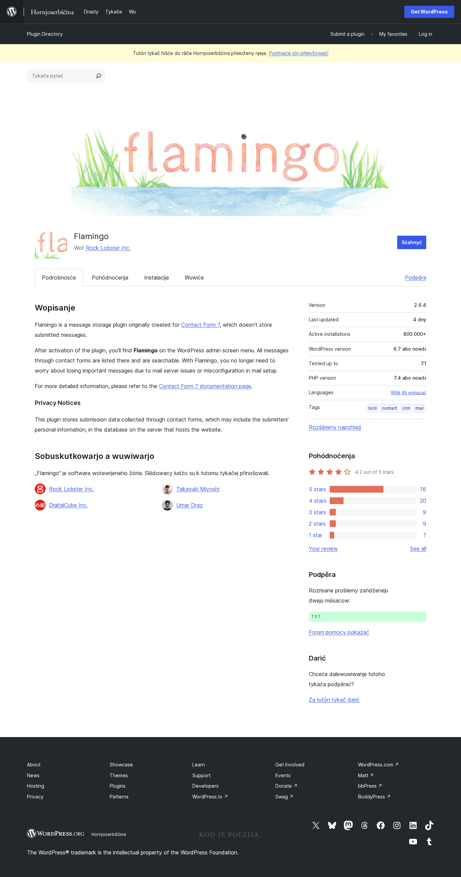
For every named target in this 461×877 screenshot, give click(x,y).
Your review (323, 548)
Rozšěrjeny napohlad (335, 427)
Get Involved (289, 764)
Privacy (35, 796)
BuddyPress (374, 796)
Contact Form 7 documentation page (205, 386)
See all (418, 548)
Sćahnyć (412, 242)
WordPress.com (378, 764)
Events (283, 775)
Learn (198, 764)
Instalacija (156, 277)
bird (373, 408)
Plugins (118, 786)
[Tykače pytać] (98, 76)
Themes (119, 775)
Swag (284, 796)
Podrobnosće (59, 277)
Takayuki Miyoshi (197, 489)
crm (406, 408)
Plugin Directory (45, 34)
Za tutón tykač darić (334, 699)
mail (419, 408)
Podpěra (415, 277)
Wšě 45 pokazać (408, 392)
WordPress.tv (210, 796)
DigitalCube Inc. (68, 505)
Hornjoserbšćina (108, 834)
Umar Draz (189, 505)
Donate (286, 786)
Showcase (121, 764)
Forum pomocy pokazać (339, 632)
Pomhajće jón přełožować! (298, 53)
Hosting (35, 786)
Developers (205, 786)
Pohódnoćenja (110, 277)
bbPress (370, 786)
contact (389, 408)
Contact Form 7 (200, 324)
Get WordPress (429, 11)
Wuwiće (194, 277)
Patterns (119, 796)
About (33, 764)
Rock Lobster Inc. (108, 247)
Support (201, 775)
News (33, 775)
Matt (366, 775)
